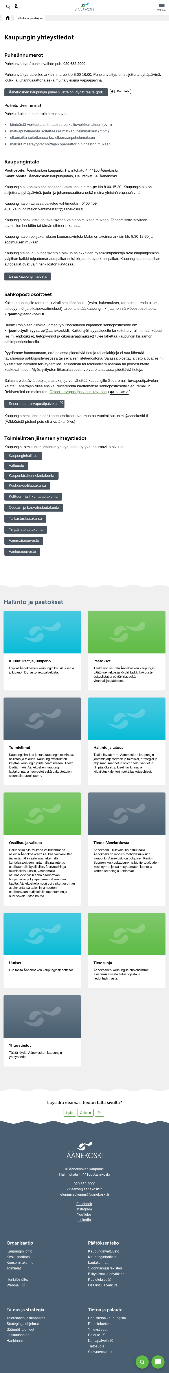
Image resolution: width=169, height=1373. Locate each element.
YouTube (84, 1214)
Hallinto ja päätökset (29, 18)
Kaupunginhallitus (23, 456)
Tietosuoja (96, 1346)
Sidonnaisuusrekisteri (105, 1268)
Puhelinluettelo (100, 1324)
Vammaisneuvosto (24, 540)
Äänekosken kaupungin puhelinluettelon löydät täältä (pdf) (56, 92)
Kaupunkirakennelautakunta (31, 475)
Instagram (84, 1209)
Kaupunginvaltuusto (103, 1251)
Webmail (13, 1285)
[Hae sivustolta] (8, 6)
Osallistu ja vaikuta (103, 1285)
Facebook (84, 1204)
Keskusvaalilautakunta (27, 485)
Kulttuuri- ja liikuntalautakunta (33, 496)
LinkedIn (84, 1220)
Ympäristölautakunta (25, 529)
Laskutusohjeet (18, 1335)
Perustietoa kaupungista (107, 1318)
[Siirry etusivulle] (84, 10)
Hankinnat (15, 1341)
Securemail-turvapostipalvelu (33, 404)
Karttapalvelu (98, 1341)
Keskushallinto (18, 1257)
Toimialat (14, 1268)
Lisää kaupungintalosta (27, 276)
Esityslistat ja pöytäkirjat (106, 1274)
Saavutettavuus (100, 1352)
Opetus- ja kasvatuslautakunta (34, 507)
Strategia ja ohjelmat (23, 1324)
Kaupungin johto (19, 1251)
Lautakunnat (97, 1262)
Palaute (94, 1335)
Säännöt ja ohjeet (20, 1329)
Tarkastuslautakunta (25, 518)
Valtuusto (16, 466)
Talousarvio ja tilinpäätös (26, 1318)
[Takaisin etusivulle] (6, 18)
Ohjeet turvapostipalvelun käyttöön (78, 392)
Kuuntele (123, 91)
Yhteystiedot (97, 1329)
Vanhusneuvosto (22, 551)
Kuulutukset (97, 1279)
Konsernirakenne (20, 1262)
